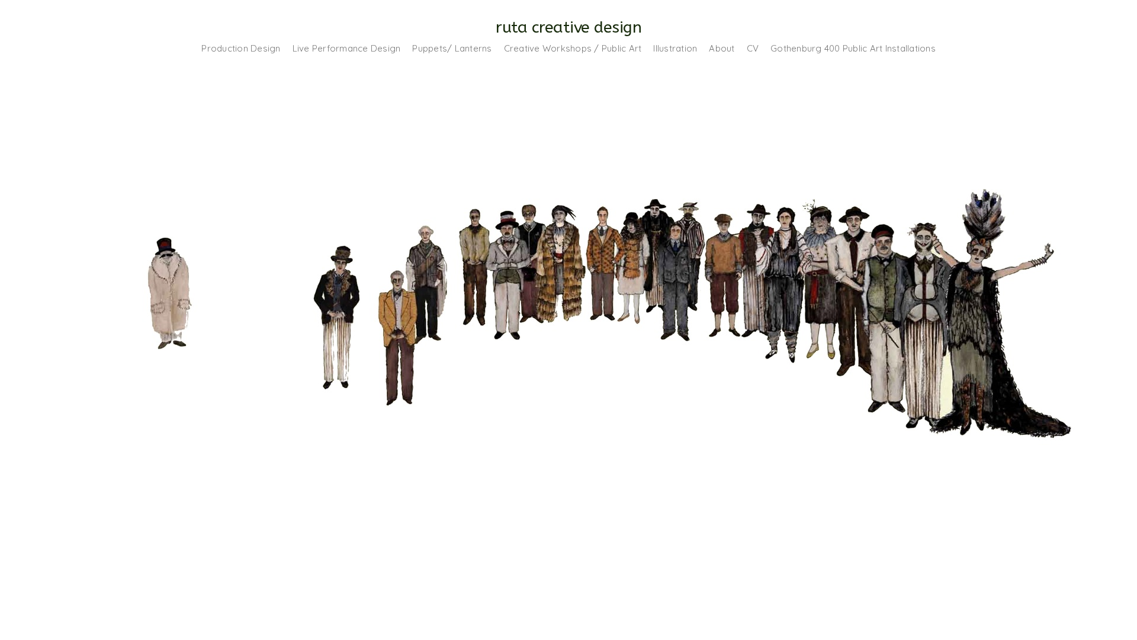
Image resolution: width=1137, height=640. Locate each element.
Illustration (675, 48)
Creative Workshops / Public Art (573, 48)
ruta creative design (568, 27)
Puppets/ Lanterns (452, 48)
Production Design (240, 48)
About (721, 48)
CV (753, 48)
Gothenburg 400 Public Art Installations (853, 48)
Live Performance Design (347, 48)
